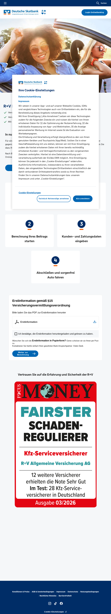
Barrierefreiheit (65, 596)
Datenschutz (73, 592)
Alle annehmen (82, 198)
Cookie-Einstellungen (30, 192)
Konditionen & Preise (20, 592)
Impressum (60, 592)
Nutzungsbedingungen (89, 592)
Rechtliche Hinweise (48, 596)
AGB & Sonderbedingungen (43, 592)
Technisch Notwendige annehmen (54, 198)
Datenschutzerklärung (29, 96)
